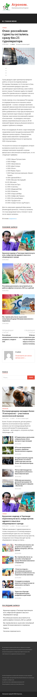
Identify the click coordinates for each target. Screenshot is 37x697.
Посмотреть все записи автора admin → (23, 357)
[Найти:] (18, 377)
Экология (5, 408)
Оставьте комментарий (22, 44)
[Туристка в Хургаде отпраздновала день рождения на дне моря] (7, 598)
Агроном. (19, 4)
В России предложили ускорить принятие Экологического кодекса (23, 449)
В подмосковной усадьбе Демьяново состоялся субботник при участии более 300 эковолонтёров (24, 460)
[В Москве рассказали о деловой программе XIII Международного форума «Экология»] (7, 486)
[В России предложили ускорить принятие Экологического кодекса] (7, 454)
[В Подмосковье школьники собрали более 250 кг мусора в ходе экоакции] (7, 443)
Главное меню (10, 21)
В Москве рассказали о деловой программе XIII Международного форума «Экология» (24, 483)
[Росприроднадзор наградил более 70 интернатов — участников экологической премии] (18, 407)
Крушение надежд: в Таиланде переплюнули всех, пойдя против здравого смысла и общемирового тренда (18, 255)
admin (13, 44)
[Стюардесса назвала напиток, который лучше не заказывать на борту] (7, 587)
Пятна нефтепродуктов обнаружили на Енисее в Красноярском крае (23, 471)
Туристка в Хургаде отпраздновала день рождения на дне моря (23, 593)
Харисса (6, 628)
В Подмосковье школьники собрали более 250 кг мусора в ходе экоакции (24, 439)
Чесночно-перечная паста (11, 631)
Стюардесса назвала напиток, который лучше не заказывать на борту (24, 583)
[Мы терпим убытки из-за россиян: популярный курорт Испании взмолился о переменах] (18, 315)
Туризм (4, 27)
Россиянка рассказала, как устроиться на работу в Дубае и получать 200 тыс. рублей (18, 287)
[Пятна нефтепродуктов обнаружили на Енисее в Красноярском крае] (7, 476)
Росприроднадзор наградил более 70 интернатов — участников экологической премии (18, 413)
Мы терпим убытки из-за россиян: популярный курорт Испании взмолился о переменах (17, 319)
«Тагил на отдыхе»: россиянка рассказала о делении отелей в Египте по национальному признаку (25, 571)
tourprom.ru (13, 218)
